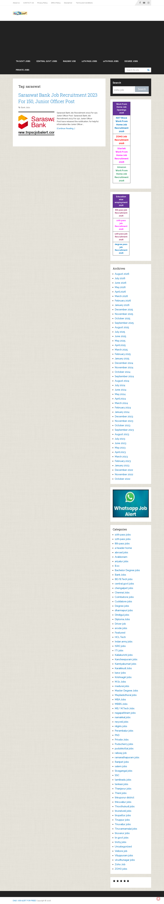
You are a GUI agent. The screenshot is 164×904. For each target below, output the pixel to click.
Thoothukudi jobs (125, 806)
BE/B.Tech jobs (124, 579)
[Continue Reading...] (66, 128)
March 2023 (121, 456)
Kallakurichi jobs (124, 654)
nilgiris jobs (121, 726)
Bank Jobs (25, 107)
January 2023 (122, 465)
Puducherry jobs (124, 744)
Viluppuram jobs (124, 855)
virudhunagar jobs (125, 859)
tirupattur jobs (123, 815)
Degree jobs (131, 61)
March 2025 (121, 349)
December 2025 (124, 309)
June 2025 (120, 336)
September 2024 (124, 376)
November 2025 (124, 314)
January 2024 (122, 412)
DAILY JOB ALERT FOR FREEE (24, 901)
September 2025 (124, 322)
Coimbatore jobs (124, 597)
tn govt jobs (23, 61)
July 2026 (120, 278)
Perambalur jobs (124, 730)
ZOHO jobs (121, 868)
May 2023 (120, 447)
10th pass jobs (110, 61)
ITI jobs (119, 650)
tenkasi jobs (121, 784)
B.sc (117, 565)
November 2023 (124, 420)
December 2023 (124, 416)
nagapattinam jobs (125, 712)
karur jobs (120, 672)
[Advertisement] (82, 39)
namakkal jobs (123, 717)
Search (148, 70)
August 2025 (122, 327)
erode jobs (121, 628)
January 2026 (122, 305)
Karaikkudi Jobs (123, 668)
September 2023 (124, 429)
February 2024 (123, 407)
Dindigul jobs (122, 614)
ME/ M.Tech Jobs (124, 708)
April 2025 (120, 345)
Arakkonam (121, 556)
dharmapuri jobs (124, 610)
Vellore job (121, 851)
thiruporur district (124, 797)
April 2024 (120, 398)
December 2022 (124, 469)
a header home (123, 548)
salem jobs (121, 766)
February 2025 (123, 354)
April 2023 (120, 452)
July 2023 (120, 438)
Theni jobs (121, 793)
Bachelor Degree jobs (127, 570)
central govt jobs (46, 61)
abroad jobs (121, 552)
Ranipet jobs (122, 761)
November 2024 (124, 367)
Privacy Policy (42, 3)
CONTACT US (28, 3)
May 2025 (120, 340)
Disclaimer (68, 3)
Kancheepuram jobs (126, 659)
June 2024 (120, 389)
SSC (117, 775)
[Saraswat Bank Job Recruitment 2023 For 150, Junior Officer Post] (36, 123)
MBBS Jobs (121, 704)
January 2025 (122, 358)
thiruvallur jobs (123, 802)
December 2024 (124, 363)
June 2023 (120, 443)
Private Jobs (22, 70)
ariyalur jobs (121, 561)
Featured (120, 632)
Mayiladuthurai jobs (126, 695)
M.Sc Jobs (120, 681)
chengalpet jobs (124, 588)
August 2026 (122, 273)
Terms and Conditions (84, 3)
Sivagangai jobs (123, 770)
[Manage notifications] (158, 899)
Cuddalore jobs (123, 601)
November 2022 (124, 474)
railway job (69, 61)
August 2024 (122, 380)
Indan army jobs (123, 641)
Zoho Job (120, 864)
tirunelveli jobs (123, 810)
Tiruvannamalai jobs (126, 828)
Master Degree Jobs (126, 690)
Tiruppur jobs (122, 819)
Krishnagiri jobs (123, 677)
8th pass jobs (122, 543)
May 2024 (120, 394)
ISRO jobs (120, 646)
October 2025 (122, 318)
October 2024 (122, 371)
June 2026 (120, 282)
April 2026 (120, 291)
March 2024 (121, 403)
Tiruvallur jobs (123, 824)
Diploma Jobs (122, 619)
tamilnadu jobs (123, 779)
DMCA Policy (56, 3)
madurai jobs (122, 686)
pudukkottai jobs (124, 748)
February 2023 (123, 461)
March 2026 (121, 296)
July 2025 (120, 331)
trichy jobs (120, 842)
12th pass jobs (89, 61)
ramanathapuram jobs (127, 757)
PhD (117, 735)
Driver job (120, 623)
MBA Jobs (120, 699)
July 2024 (120, 385)
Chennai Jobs (122, 592)
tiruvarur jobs (122, 833)
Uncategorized (123, 846)
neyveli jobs (121, 721)
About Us (16, 3)
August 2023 (122, 434)
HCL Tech (120, 637)
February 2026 (123, 300)
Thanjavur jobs (123, 788)
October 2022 (122, 478)
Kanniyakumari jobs (125, 663)
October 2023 (122, 425)
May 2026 (120, 287)
